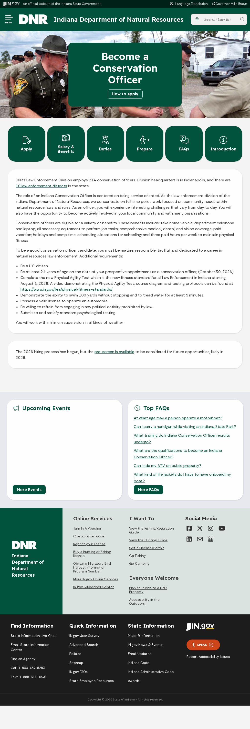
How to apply (125, 93)
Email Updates (139, 653)
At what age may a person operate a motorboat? (178, 418)
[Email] (200, 539)
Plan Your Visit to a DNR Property (148, 590)
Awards (134, 681)
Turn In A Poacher (87, 528)
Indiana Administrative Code (151, 672)
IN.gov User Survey (84, 635)
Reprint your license (89, 544)
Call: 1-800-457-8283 (28, 668)
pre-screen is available (114, 351)
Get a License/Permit (146, 548)
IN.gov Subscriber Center (93, 587)
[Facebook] (189, 528)
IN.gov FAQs (78, 672)
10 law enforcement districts (41, 185)
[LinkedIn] (189, 539)
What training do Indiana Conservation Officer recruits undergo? (182, 438)
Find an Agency (23, 659)
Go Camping (139, 563)
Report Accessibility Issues (208, 656)
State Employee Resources (91, 681)
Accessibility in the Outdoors (144, 601)
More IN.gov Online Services (95, 579)
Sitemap (76, 662)
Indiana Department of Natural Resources (118, 19)
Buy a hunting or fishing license (92, 554)
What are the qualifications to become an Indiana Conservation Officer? (178, 454)
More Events (29, 489)
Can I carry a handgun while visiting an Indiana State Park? (185, 426)
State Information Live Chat (33, 635)
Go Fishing (137, 555)
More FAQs (148, 489)
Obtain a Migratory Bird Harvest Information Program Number (92, 567)
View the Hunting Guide (148, 540)
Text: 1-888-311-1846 (28, 677)
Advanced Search (83, 644)
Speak (202, 644)
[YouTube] (221, 528)
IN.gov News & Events (145, 644)
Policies (75, 653)
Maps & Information (144, 635)
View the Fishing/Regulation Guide (151, 530)
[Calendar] (211, 539)
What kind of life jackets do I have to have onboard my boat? (182, 477)
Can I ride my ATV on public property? (167, 465)
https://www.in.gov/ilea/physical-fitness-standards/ (67, 289)
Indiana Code (138, 662)
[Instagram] (211, 528)
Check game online (88, 536)
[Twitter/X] (200, 528)
